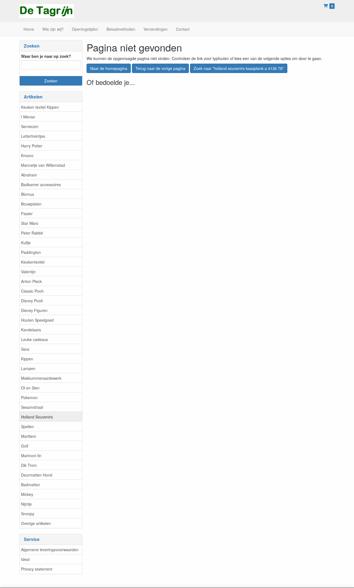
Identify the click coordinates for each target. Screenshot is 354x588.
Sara (25, 349)
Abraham (29, 175)
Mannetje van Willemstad (43, 165)
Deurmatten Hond (36, 475)
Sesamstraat (32, 407)
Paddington (31, 252)
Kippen (27, 358)
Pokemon (29, 397)
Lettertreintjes (33, 136)
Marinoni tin (31, 455)
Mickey (27, 494)
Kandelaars (31, 329)
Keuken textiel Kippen (40, 107)
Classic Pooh (32, 291)
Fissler (27, 213)
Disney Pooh (32, 300)
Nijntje (26, 504)
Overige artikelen (36, 523)
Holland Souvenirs (37, 417)
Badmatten (30, 484)
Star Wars (29, 223)
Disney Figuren (34, 310)
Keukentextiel (33, 262)
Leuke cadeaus (34, 339)
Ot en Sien (30, 388)
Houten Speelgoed (37, 320)
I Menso (28, 116)
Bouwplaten (31, 204)
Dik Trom (29, 465)
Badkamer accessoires (41, 184)
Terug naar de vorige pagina (160, 68)
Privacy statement (36, 569)
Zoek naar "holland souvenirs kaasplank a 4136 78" (239, 68)
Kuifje (26, 242)
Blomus (27, 194)
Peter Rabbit (32, 233)
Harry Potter (31, 146)
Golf (24, 446)
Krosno (27, 155)
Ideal (25, 559)
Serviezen (29, 126)
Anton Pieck (31, 281)
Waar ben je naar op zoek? (46, 56)
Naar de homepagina (108, 68)
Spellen (27, 426)
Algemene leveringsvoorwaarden (50, 549)
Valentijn (28, 271)
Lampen (28, 368)
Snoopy (27, 513)
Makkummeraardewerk (41, 378)
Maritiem (28, 436)
